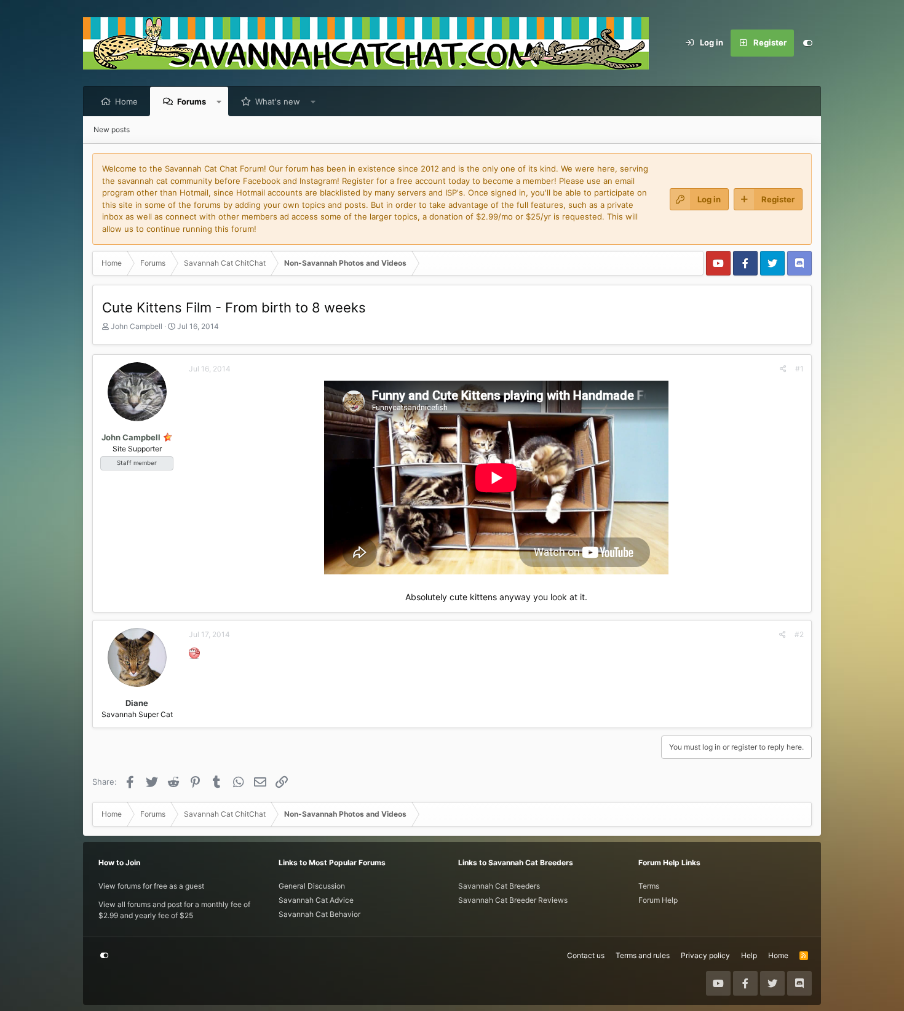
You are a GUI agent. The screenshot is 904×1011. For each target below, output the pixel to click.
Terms (648, 885)
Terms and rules (643, 955)
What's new (277, 101)
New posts (111, 129)
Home (126, 101)
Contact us (586, 955)
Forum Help (658, 900)
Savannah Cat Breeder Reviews (513, 900)
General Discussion (312, 885)
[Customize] (807, 43)
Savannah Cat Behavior (319, 914)
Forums (191, 101)
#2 (799, 634)
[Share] (783, 369)
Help (749, 955)
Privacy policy (705, 955)
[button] (219, 101)
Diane (136, 703)
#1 (799, 368)
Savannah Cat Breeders (499, 885)
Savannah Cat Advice (316, 900)
